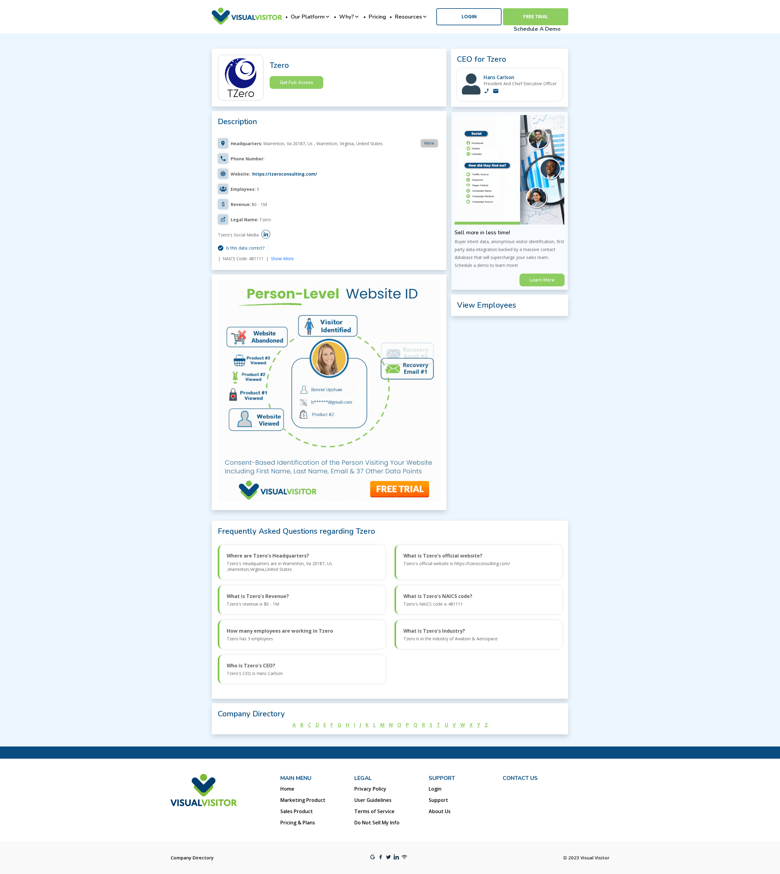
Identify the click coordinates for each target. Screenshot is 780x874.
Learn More (542, 280)
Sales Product (296, 811)
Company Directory (192, 858)
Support (438, 800)
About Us (440, 811)
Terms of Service (374, 811)
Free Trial (535, 16)
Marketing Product (302, 800)
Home (287, 788)
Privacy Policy (370, 788)
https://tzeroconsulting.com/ (284, 174)
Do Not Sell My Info (376, 822)
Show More (282, 258)
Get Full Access (296, 82)
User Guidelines (373, 800)
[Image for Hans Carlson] (471, 93)
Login (469, 16)
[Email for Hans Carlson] (496, 91)
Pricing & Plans (297, 822)
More (429, 143)
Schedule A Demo (537, 29)
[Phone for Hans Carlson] (487, 91)
